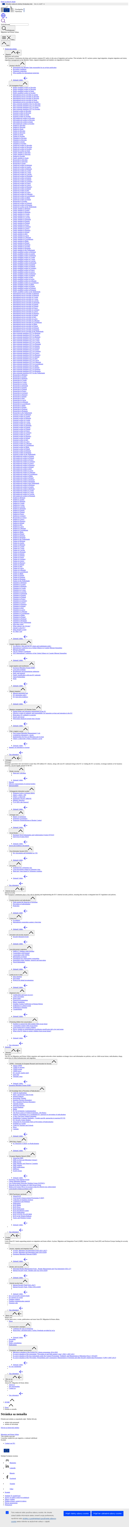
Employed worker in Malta (21, 198)
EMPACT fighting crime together (23, 951)
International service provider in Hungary (26, 313)
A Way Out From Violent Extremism (24, 1116)
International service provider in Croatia (25, 297)
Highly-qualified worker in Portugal (24, 288)
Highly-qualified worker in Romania (24, 290)
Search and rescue (18, 717)
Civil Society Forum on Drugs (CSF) (20, 1188)
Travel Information (19, 962)
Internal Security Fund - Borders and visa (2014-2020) (30, 1270)
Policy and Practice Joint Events (23, 1094)
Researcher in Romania (20, 411)
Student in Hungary (19, 521)
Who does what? (18, 624)
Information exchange (20, 957)
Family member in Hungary (22, 230)
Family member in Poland (21, 243)
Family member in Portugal (21, 245)
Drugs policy (17, 998)
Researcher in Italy (19, 398)
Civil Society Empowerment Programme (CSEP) (28, 1198)
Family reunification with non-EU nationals (27, 675)
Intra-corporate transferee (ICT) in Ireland (26, 357)
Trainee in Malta (18, 573)
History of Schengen (19, 817)
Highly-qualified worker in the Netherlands (26, 292)
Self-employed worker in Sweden (23, 123)
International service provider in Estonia (25, 304)
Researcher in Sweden (20, 201)
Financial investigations (20, 1000)
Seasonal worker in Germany (22, 433)
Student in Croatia (18, 503)
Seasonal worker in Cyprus (21, 422)
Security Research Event (21, 937)
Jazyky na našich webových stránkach (17, 1497)
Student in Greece (18, 519)
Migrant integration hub (20, 693)
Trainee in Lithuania (19, 570)
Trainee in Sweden (19, 136)
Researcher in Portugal (20, 409)
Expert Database (18, 1107)
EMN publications (19, 1167)
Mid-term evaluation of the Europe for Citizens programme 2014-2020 (35, 1352)
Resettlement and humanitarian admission (26, 671)
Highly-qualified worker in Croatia (24, 257)
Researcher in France (19, 391)
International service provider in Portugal (26, 328)
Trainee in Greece (18, 561)
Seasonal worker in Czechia (22, 423)
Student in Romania (19, 537)
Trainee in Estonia (18, 554)
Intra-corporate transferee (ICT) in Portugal (26, 369)
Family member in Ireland (21, 232)
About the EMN (18, 1158)
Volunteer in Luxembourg (21, 613)
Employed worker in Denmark (22, 176)
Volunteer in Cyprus (19, 590)
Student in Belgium (19, 498)
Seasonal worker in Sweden (22, 116)
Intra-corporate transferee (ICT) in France (26, 349)
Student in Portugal (19, 536)
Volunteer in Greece (19, 602)
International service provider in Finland (25, 306)
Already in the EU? (19, 628)
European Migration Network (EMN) (25, 1254)
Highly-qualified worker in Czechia (24, 261)
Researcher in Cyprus (20, 382)
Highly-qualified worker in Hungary (24, 273)
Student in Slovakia (19, 125)
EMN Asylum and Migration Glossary (25, 1160)
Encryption (16, 978)
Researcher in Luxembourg (21, 404)
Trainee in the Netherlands (21, 581)
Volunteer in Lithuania (20, 611)
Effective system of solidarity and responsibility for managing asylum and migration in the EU (42, 713)
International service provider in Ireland (25, 315)
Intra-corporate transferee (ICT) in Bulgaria (26, 337)
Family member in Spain (21, 158)
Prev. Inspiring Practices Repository (24, 1102)
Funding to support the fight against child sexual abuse (30, 1024)
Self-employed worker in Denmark (24, 496)
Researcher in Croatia (20, 380)
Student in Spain (18, 129)
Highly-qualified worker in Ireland (24, 275)
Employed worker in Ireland (22, 189)
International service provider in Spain (25, 100)
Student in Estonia (18, 510)
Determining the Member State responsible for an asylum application (34, 67)
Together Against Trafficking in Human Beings (28, 1004)
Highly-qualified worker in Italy (23, 277)
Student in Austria (18, 499)
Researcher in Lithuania (20, 402)
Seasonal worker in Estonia (21, 427)
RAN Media (17, 1205)
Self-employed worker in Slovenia (24, 120)
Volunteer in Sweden (19, 143)
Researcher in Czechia (20, 384)
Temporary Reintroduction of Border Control (27, 820)
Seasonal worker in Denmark (22, 425)
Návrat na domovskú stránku (10, 1428)
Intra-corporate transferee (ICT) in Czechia (26, 342)
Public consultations (15, 1343)
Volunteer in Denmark (20, 593)
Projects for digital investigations (23, 980)
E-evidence (16, 920)
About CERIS (17, 1065)
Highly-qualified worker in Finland (24, 266)
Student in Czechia (19, 507)
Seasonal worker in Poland (21, 449)
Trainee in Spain (18, 134)
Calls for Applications (20, 1093)
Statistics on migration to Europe (19, 747)
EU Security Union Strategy (22, 1120)
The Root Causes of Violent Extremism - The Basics (29, 1113)
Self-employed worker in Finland (23, 458)
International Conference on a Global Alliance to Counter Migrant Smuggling (37, 648)
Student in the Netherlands (21, 539)
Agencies (8, 1047)
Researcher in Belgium (20, 375)
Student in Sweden (19, 156)
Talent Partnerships (19, 677)
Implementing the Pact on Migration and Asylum (28, 737)
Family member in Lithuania (22, 237)
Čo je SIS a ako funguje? (21, 802)
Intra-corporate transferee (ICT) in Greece (26, 353)
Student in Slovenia (19, 127)
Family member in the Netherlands (24, 250)
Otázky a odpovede (19, 797)
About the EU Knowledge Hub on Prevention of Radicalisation (33, 1122)
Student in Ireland (18, 523)
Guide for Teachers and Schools (23, 1125)
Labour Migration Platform (17, 1181)
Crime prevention (18, 996)
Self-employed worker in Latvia (23, 470)
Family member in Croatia (21, 214)
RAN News (17, 1207)
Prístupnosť (8, 1505)
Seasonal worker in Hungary (22, 436)
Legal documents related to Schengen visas (26, 869)
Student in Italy (18, 525)
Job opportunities (14, 1386)
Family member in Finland (21, 223)
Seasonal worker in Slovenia (22, 113)
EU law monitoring (15, 1366)
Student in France (18, 514)
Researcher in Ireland (19, 396)
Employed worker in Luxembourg (24, 196)
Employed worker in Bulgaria (22, 169)
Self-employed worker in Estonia (23, 456)
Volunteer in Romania (20, 620)
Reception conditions (19, 69)
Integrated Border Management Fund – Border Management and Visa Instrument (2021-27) (42, 1269)
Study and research (19, 673)
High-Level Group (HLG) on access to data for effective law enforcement (32, 1187)
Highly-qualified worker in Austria (24, 254)
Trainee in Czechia (19, 550)
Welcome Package (19, 1105)
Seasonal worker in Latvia (21, 442)
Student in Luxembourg (20, 530)
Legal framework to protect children (24, 1027)
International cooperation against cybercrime (27, 922)
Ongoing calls (13, 1303)
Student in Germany (19, 516)
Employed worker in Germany (22, 181)
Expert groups (17, 1171)
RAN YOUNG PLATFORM (22, 1214)
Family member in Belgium (21, 208)
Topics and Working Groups (22, 1218)
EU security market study (21, 1073)
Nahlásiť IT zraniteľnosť (13, 1496)
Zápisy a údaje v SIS (19, 795)
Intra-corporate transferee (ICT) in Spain (25, 107)
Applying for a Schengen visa (22, 867)
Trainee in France (18, 557)
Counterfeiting (17, 1009)
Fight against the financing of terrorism (25, 902)
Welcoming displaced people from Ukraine (26, 718)
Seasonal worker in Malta (21, 447)
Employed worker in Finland (22, 180)
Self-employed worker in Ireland (23, 467)
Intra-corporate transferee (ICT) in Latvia (26, 360)
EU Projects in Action (16, 1297)
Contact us (12, 1388)
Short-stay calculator (19, 773)
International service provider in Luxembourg (27, 322)
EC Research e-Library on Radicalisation (26, 1143)
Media (15, 1109)
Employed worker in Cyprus (22, 172)
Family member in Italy (20, 234)
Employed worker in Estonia (22, 178)
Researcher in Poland (19, 407)
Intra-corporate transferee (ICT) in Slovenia (26, 105)
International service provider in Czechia (26, 301)
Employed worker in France (22, 183)
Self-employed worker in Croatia (23, 490)
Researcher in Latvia (19, 400)
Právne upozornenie (11, 1503)
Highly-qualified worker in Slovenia (24, 89)
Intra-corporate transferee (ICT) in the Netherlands (29, 373)
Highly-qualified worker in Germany (24, 268)
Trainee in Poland (18, 575)
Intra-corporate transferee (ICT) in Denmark (27, 344)
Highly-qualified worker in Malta (23, 284)
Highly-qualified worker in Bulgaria (24, 255)
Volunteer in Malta (19, 615)
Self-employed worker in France (23, 460)
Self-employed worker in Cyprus (23, 492)
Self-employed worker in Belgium (24, 485)
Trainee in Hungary (19, 563)
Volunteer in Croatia (19, 588)
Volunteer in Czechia (19, 592)
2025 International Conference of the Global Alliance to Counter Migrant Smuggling (40, 653)
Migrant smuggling (19, 649)
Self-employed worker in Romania (24, 481)
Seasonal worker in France (21, 431)
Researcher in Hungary (20, 395)
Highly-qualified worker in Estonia (24, 264)
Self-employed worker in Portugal (23, 480)
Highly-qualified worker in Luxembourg (26, 283)
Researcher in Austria (20, 377)
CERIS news (17, 1071)
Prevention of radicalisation (21, 904)
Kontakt (7, 1492)
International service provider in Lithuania (26, 320)
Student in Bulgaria (19, 501)
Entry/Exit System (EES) (21, 837)
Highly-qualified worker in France (24, 270)
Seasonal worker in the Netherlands (24, 454)
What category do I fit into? (21, 626)
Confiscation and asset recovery (23, 995)
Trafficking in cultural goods (22, 1006)
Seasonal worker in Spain (21, 114)
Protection (16, 906)
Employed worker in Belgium (22, 165)
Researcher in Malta (19, 405)
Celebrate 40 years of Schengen (23, 1329)
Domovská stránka (11, 49)
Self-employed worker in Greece (23, 463)
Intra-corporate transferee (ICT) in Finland (26, 348)
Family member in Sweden (21, 246)
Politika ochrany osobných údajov (16, 1501)
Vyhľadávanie (5, 24)
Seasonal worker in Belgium (22, 414)
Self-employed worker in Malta (23, 476)
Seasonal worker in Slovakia (22, 111)
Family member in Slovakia (21, 152)
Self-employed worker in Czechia (23, 494)
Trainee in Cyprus (18, 548)
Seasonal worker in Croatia (21, 420)
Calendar (16, 1129)
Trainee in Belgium (19, 541)
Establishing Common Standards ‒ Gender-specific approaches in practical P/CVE (39, 1118)
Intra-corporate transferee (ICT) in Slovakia (26, 104)
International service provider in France (25, 308)
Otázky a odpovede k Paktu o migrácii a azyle (27, 738)
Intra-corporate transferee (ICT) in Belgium (26, 333)
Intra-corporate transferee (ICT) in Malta (25, 366)
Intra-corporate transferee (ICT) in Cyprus (26, 340)
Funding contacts (14, 1299)
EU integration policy (20, 695)
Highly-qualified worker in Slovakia (24, 87)
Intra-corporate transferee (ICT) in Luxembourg (28, 364)
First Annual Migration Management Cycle (26, 733)
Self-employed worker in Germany (24, 461)
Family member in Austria (21, 210)
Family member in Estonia (21, 221)
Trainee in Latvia (18, 568)
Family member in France (21, 225)
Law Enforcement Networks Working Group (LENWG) (27, 1183)
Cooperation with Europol (21, 953)
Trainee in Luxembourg (20, 572)
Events (11, 1341)
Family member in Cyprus (21, 216)
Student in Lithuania (19, 528)
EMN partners (17, 1165)
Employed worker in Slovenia (22, 147)
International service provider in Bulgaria (26, 295)
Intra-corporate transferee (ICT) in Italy (25, 358)
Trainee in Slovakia (19, 131)
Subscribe (16, 1074)
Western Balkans (18, 1096)
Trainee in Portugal (19, 577)
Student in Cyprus (18, 505)
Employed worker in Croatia (22, 170)
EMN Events (17, 1162)
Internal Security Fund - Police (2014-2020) (27, 1287)
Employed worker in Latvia (21, 192)
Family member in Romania (22, 248)
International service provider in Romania (26, 330)
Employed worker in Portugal (22, 203)
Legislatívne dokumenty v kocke (23, 735)
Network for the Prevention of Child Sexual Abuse (25, 1185)
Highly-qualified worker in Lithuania (24, 281)
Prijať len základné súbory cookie (107, 1513)
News (15, 1127)
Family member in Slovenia (21, 154)
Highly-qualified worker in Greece (24, 272)
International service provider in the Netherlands (28, 331)
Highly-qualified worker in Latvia (23, 279)
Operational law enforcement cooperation (26, 958)
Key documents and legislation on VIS (25, 853)
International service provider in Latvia (25, 319)
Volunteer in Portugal (19, 619)
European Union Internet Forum (19, 1179)
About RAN (17, 1196)
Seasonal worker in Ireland (21, 438)
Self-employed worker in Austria (23, 487)
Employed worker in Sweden (22, 149)
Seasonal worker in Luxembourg (23, 445)
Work (14, 679)
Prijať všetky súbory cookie (77, 1513)
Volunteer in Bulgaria (20, 586)
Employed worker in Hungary (22, 187)
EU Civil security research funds (19, 1296)
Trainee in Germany (19, 559)
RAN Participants (18, 1209)
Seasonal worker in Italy (20, 440)
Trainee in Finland (18, 555)
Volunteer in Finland (19, 597)
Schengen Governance (20, 818)
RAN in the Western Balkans (22, 1216)
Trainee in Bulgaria (19, 545)
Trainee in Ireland (18, 564)
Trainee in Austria (18, 543)
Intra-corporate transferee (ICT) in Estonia (26, 346)
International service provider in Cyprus (25, 299)
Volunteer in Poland (19, 617)
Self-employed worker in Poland (23, 478)
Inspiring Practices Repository (22, 1100)
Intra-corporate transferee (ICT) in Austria (26, 335)
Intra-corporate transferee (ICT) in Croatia (26, 339)
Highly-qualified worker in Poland (24, 286)
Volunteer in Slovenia (20, 140)
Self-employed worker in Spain (23, 122)
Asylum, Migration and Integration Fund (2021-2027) (30, 1250)
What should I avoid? (20, 630)
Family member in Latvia (21, 236)
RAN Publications (19, 1212)
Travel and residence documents (19, 845)
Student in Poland (18, 534)
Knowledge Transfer (19, 1098)
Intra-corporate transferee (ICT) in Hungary (27, 355)
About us (12, 1385)
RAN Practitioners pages (21, 1210)
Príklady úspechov (19, 800)
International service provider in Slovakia (26, 96)
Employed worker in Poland (22, 199)
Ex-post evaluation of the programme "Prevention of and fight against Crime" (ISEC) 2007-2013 (43, 1354)
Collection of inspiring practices (23, 1200)
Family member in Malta (21, 241)
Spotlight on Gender (19, 1123)
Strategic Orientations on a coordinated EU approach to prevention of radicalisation (39, 1114)
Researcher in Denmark (20, 386)
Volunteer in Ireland (19, 606)
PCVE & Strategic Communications (24, 1111)
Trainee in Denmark (19, 552)
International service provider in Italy (24, 317)
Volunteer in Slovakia (20, 138)
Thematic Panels (18, 1104)
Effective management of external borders (22, 784)
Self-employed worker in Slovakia (24, 118)
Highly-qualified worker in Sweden (24, 93)
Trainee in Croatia (18, 546)
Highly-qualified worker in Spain (23, 91)
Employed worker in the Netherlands (24, 207)
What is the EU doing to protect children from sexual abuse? (32, 1031)
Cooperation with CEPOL (21, 955)
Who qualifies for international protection (26, 73)
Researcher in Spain (19, 163)
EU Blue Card (17, 631)
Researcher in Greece (20, 517)
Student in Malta (18, 532)
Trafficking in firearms (20, 1007)
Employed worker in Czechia (22, 174)
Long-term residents (19, 669)
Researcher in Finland (20, 389)
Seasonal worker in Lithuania (22, 443)
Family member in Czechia (21, 217)
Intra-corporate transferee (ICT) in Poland (26, 367)
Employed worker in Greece (22, 185)
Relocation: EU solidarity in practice (24, 715)
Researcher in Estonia (20, 387)
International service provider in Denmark (26, 302)
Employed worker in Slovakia (22, 145)
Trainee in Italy (17, 566)
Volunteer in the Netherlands (22, 622)
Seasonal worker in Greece (21, 434)
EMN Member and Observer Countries (25, 1163)
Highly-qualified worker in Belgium (24, 252)
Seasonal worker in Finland (21, 429)
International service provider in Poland (25, 326)
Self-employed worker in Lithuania (24, 472)
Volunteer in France (19, 599)
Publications (17, 1203)
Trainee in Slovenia (19, 133)
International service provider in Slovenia (26, 98)
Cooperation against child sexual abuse (25, 1026)
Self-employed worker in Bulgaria (24, 489)
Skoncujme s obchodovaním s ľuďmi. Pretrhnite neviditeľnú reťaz (34, 1330)
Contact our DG (10, 1443)
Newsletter (12, 1339)
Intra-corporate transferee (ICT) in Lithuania (27, 362)
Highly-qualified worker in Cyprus (24, 259)
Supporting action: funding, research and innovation (29, 960)
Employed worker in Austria (22, 167)
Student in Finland (19, 512)
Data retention (17, 977)
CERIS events (17, 1069)
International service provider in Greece (25, 311)
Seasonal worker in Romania (22, 452)
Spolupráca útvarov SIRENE (22, 798)
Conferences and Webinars (21, 1201)
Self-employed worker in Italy (22, 469)
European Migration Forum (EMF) (24, 668)
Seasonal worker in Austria (21, 416)
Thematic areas (17, 1076)
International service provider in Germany (26, 310)
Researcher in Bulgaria (20, 378)
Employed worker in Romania (22, 205)
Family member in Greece (21, 228)
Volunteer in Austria (19, 584)
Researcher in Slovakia (20, 160)
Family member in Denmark (22, 219)
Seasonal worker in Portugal (22, 451)
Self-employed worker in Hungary (24, 465)
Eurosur (11, 782)
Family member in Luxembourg (23, 239)
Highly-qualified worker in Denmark (24, 263)
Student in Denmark (19, 508)
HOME (7, 1402)
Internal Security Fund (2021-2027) (24, 1285)
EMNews (16, 1169)
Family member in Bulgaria (21, 212)
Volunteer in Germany (20, 601)
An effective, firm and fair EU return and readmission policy (32, 646)
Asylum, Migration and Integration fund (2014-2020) (30, 1252)
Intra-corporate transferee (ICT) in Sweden (26, 109)
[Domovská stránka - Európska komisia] (15, 12)
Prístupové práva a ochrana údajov (24, 793)
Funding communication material (19, 1301)
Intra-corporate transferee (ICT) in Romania (27, 371)
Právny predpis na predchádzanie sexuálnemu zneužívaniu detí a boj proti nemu (38, 1029)
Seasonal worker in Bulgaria (22, 418)
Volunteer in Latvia (19, 610)
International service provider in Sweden (26, 102)
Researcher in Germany (20, 393)
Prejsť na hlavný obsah (8, 2)
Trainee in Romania (19, 579)
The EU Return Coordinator (22, 651)
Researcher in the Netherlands (22, 413)
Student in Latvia (18, 527)
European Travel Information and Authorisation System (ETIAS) (33, 835)
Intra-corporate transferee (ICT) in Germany (27, 351)
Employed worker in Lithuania (22, 194)
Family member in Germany (22, 227)
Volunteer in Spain (19, 142)
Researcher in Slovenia (20, 161)
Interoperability (14, 785)
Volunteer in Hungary (20, 604)
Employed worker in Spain (21, 151)
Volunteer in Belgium (20, 583)
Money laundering (19, 1002)
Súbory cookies (10, 1499)
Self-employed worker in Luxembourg (25, 474)
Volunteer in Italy (18, 608)
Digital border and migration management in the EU (29, 711)
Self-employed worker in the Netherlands (26, 483)
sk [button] (6, 17)
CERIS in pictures (18, 1067)
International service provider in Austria (25, 95)
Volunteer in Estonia (19, 595)
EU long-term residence (20, 697)
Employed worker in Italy (21, 190)
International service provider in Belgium (26, 293)
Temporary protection (20, 71)
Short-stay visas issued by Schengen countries (27, 871)
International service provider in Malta (25, 324)
